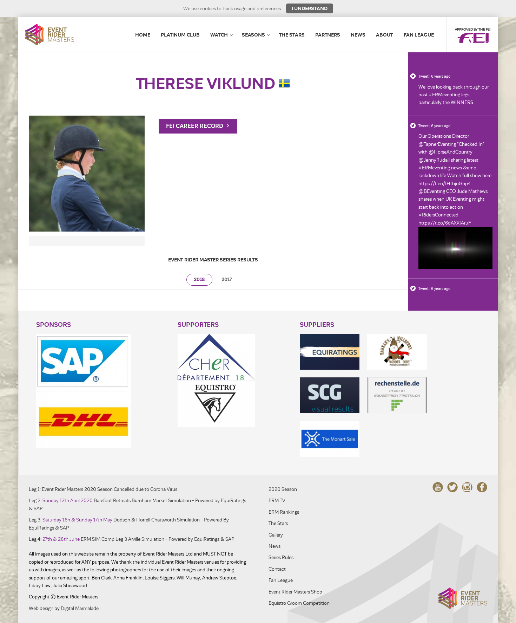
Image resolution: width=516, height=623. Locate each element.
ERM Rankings (284, 512)
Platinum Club (180, 35)
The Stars (292, 35)
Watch (219, 35)
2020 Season (283, 489)
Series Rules (281, 557)
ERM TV (277, 500)
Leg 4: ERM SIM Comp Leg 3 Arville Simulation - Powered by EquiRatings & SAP (131, 539)
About (384, 35)
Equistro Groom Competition (299, 603)
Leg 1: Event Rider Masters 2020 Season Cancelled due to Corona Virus (103, 489)
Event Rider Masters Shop (295, 592)
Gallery (276, 535)
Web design (41, 608)
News (358, 35)
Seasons (253, 35)
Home (142, 35)
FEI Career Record (195, 126)
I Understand (310, 8)
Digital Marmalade (80, 608)
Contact (277, 569)
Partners (327, 35)
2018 (199, 279)
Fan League (419, 35)
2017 (226, 279)
